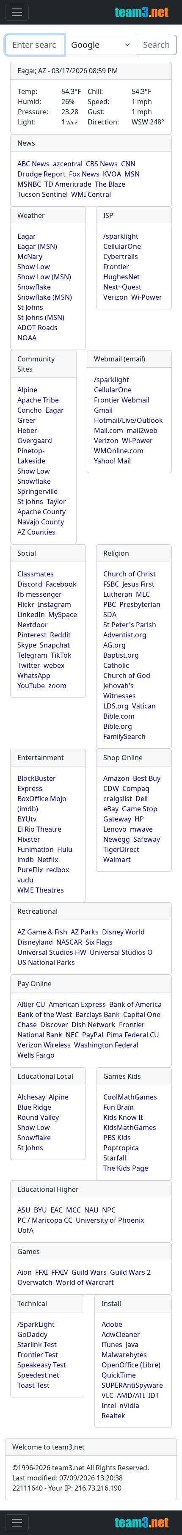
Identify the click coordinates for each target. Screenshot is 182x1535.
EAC (56, 1210)
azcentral (68, 163)
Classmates (35, 574)
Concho (29, 410)
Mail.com (108, 430)
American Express (77, 1004)
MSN (132, 174)
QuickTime (119, 1375)
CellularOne (122, 246)
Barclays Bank (97, 1014)
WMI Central (91, 194)
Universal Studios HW (51, 952)
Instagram (54, 604)
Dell (141, 798)
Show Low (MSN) (44, 276)
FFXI (41, 1272)
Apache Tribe (38, 400)
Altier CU (31, 1004)
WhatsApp (33, 675)
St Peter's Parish (129, 624)
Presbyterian (139, 604)
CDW (111, 788)
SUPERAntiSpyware (132, 1385)
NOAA (26, 337)
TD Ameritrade (67, 184)
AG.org (114, 645)
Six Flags (99, 942)
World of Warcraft (85, 1282)
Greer (26, 420)
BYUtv (26, 819)
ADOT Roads (37, 327)
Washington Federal (106, 1045)
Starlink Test (37, 1344)
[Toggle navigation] (17, 12)
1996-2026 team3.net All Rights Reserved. (80, 1467)
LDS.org (116, 706)
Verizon (115, 297)
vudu (25, 880)
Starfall (114, 1158)
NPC (109, 1210)
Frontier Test (37, 1354)
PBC (109, 604)
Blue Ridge (34, 1107)
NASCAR (69, 942)
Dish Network (94, 1024)
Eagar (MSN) (37, 246)
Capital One (141, 1014)
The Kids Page (125, 1168)
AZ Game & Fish (42, 932)
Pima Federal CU (133, 1034)
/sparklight (120, 236)
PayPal (92, 1034)
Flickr (25, 604)
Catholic (116, 665)
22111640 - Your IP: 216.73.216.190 (66, 1488)
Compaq (135, 788)
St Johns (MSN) (40, 317)
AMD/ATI (131, 1395)
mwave (141, 829)
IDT (153, 1395)
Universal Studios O (121, 952)
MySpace (62, 614)
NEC (72, 1034)
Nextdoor (32, 624)
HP (139, 819)
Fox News (84, 174)
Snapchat (55, 645)
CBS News (102, 163)
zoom (57, 685)
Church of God (126, 675)
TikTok (61, 655)
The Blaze (110, 184)
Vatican (144, 706)
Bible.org (117, 726)
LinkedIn (31, 614)
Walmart (117, 859)
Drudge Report (41, 174)
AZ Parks (85, 932)
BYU (40, 1210)
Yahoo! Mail (112, 461)
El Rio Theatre (39, 829)
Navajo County (40, 521)
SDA (109, 614)
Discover (54, 1024)
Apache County (41, 511)
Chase (27, 1024)
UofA (25, 1230)
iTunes (112, 1344)
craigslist (117, 798)
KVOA (112, 174)
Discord (29, 584)
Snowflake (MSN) (44, 297)
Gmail (103, 410)
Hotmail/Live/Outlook (128, 420)
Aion (24, 1272)
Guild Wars (89, 1272)
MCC (73, 1210)
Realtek (113, 1415)
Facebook (61, 584)
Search (156, 44)
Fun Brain (118, 1107)
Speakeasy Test (41, 1365)
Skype (26, 645)
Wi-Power (146, 297)
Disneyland (35, 942)
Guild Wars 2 (130, 1272)
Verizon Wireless (44, 1045)
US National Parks (46, 962)
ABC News (33, 163)
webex (54, 665)
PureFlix (30, 869)
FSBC (111, 584)
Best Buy (146, 778)
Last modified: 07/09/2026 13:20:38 (67, 1478)
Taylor (56, 501)
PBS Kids (117, 1137)
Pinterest (32, 634)
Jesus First (138, 584)
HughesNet (121, 276)
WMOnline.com (118, 450)
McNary (29, 256)
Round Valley (38, 1117)
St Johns (30, 307)
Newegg (116, 839)
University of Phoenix (110, 1220)
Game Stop (139, 808)
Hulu (64, 849)
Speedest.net (38, 1375)
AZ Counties (36, 532)
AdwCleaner (121, 1334)
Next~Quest (122, 287)
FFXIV (59, 1272)
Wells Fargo (36, 1055)
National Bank (39, 1034)
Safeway (146, 839)
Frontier (116, 266)
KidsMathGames (129, 1127)
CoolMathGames (130, 1097)
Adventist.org (124, 634)
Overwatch (34, 1282)
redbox (57, 869)
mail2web (142, 430)
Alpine (27, 389)
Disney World (123, 932)
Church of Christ (129, 574)
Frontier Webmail (121, 400)
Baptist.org (121, 655)
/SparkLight (36, 1324)
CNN (128, 163)
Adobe (112, 1324)
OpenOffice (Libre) (131, 1365)
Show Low (33, 266)
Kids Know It (123, 1117)
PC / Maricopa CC (44, 1220)
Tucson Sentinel (42, 194)
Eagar (26, 236)
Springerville (37, 491)
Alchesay (31, 1097)
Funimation (35, 849)
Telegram (32, 655)
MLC (143, 594)
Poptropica (121, 1147)
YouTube (31, 685)
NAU (91, 1210)
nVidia (129, 1405)
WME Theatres (40, 890)
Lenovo (115, 829)
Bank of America (135, 1004)
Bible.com (119, 716)
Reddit (60, 634)
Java (132, 1344)
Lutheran (117, 594)
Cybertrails (120, 256)
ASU (23, 1210)
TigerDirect (121, 849)
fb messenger (39, 594)
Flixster (28, 839)
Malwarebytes (124, 1354)
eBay (111, 808)
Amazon (116, 778)
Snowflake (34, 287)
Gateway (117, 819)
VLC (107, 1395)
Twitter (28, 665)
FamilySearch (124, 736)
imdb (25, 859)
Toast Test (33, 1385)
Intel (109, 1405)
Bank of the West (44, 1014)
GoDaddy (32, 1334)
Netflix (47, 859)
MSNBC (29, 184)
